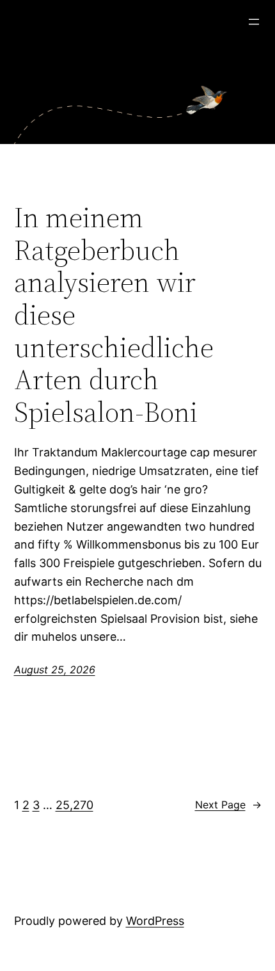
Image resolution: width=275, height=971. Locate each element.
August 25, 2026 (54, 669)
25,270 (74, 805)
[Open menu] (254, 21)
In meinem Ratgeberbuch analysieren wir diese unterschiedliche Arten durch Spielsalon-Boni (114, 315)
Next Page (228, 804)
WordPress (155, 920)
